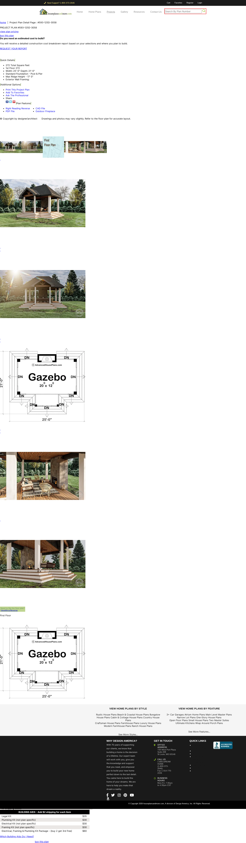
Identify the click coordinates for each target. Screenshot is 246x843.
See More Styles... (128, 734)
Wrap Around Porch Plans (209, 723)
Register (189, 3)
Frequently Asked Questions (198, 759)
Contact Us (156, 12)
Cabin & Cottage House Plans (127, 717)
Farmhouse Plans (130, 723)
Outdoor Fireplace (45, 111)
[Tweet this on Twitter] (10, 101)
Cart (168, 3)
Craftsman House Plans (107, 723)
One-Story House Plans (208, 717)
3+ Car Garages (175, 714)
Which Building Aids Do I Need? (17, 836)
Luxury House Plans (150, 723)
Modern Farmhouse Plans (117, 726)
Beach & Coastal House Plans (133, 714)
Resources (139, 12)
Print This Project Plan (17, 89)
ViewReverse (9, 610)
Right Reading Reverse (18, 108)
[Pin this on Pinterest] (56, 54)
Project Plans (199, 753)
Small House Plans (198, 720)
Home (80, 12)
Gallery (124, 12)
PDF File (10, 111)
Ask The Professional (17, 95)
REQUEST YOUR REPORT (13, 48)
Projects (111, 12)
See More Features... (199, 731)
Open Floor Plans (178, 720)
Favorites (178, 3)
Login (200, 3)
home (3, 22)
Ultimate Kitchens (185, 723)
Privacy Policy (200, 770)
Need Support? (61, 3)
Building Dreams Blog (199, 746)
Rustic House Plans (106, 714)
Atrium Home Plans (194, 714)
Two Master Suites (219, 720)
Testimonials (199, 765)
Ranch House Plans (142, 726)
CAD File (40, 108)
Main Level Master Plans (219, 714)
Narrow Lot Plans (186, 717)
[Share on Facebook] (7, 101)
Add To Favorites (15, 92)
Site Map (197, 767)
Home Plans (95, 12)
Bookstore (197, 750)
